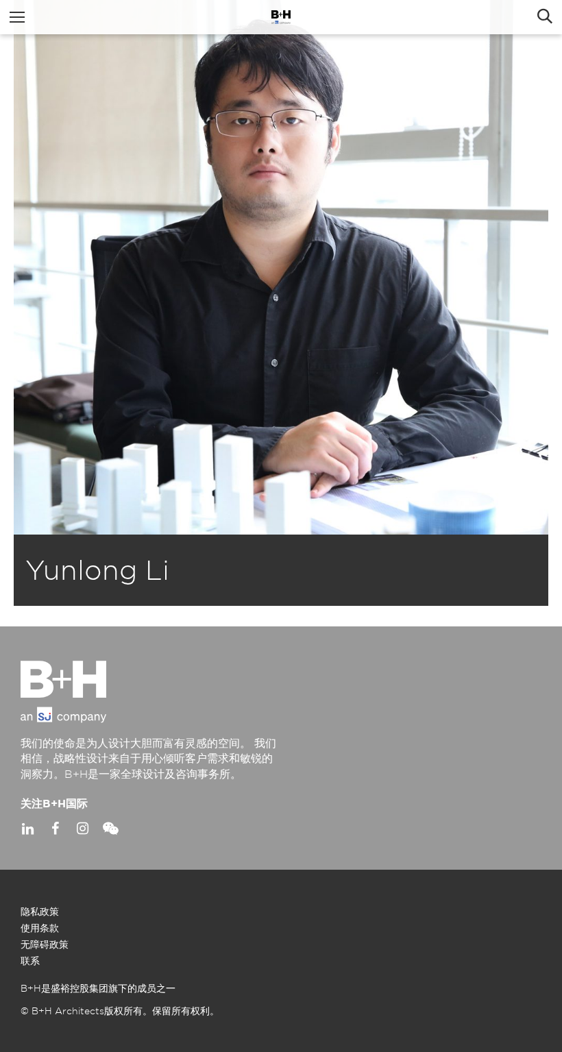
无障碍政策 (45, 945)
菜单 (17, 17)
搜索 (545, 17)
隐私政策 (40, 912)
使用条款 (40, 928)
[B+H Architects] (281, 17)
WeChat (110, 828)
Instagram (82, 828)
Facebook (55, 828)
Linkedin (27, 828)
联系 (30, 961)
